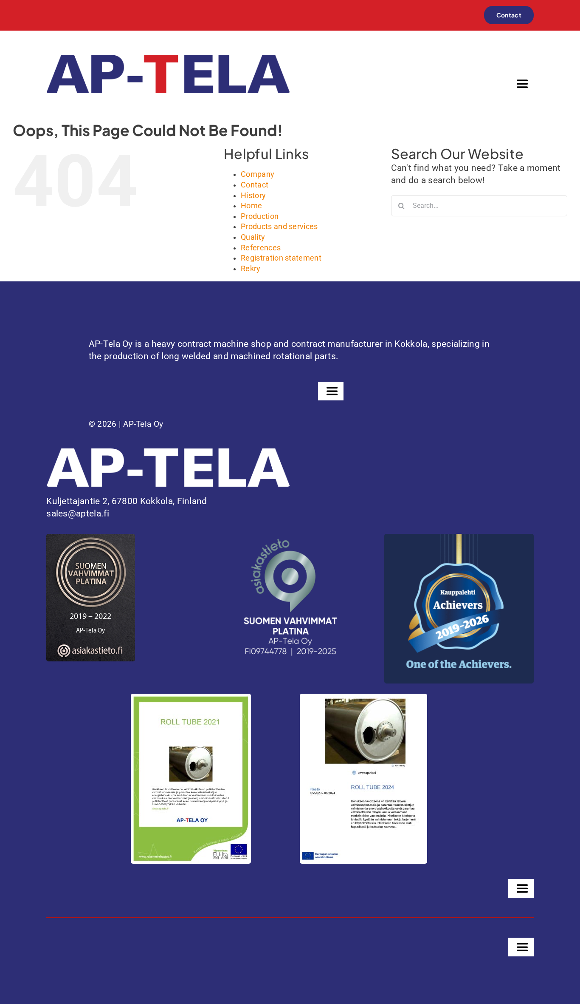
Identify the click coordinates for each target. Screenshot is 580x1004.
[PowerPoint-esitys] (363, 698)
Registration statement (281, 258)
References (261, 248)
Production (260, 216)
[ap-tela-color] (168, 59)
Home (251, 205)
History (253, 195)
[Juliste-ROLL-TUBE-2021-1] (191, 698)
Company (257, 174)
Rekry (251, 268)
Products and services (279, 226)
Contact (254, 185)
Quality (253, 237)
